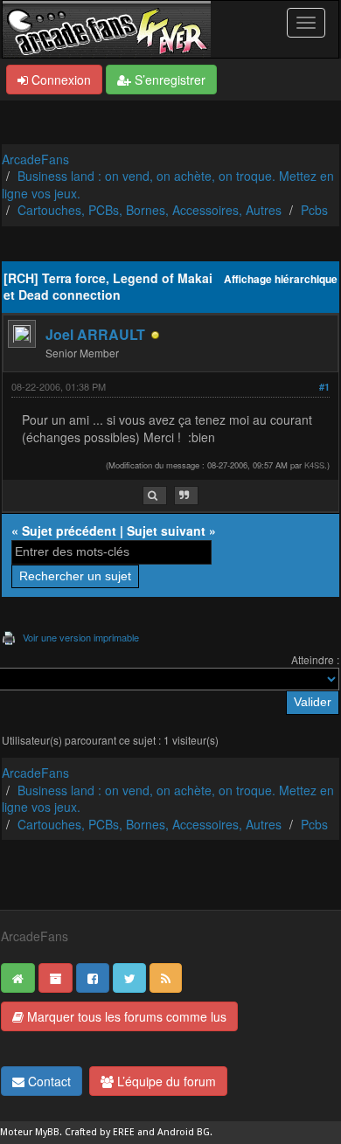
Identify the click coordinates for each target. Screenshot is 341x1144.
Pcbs (314, 209)
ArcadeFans (35, 159)
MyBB (47, 1132)
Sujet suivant (166, 530)
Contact (47, 1081)
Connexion (59, 79)
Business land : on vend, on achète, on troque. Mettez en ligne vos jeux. (168, 184)
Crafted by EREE (100, 1132)
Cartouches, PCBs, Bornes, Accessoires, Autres (149, 209)
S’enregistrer (168, 79)
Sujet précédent (69, 530)
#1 (324, 386)
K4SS (314, 465)
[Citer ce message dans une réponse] (186, 496)
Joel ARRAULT (95, 334)
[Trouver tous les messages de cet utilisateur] (155, 496)
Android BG (183, 1132)
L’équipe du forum (165, 1081)
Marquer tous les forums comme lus (125, 1016)
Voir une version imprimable (81, 637)
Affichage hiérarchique (281, 279)
